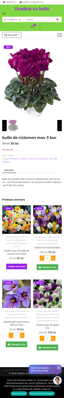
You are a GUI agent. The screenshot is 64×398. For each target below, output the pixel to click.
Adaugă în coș (49, 267)
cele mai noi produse (38, 158)
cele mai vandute (20, 317)
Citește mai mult (16, 266)
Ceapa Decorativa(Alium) (47, 311)
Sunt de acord (19, 393)
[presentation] (4, 125)
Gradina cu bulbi (32, 8)
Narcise (17, 243)
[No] (60, 387)
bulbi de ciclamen (19, 158)
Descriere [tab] (9, 170)
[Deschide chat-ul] (57, 380)
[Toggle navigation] (59, 35)
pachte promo (51, 243)
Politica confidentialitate (41, 393)
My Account (11, 35)
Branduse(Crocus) (43, 237)
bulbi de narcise (12, 237)
